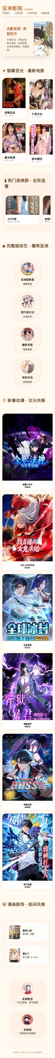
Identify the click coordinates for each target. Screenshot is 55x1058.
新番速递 (45, 13)
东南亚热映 (32, 13)
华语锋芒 (6, 13)
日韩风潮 (19, 13)
